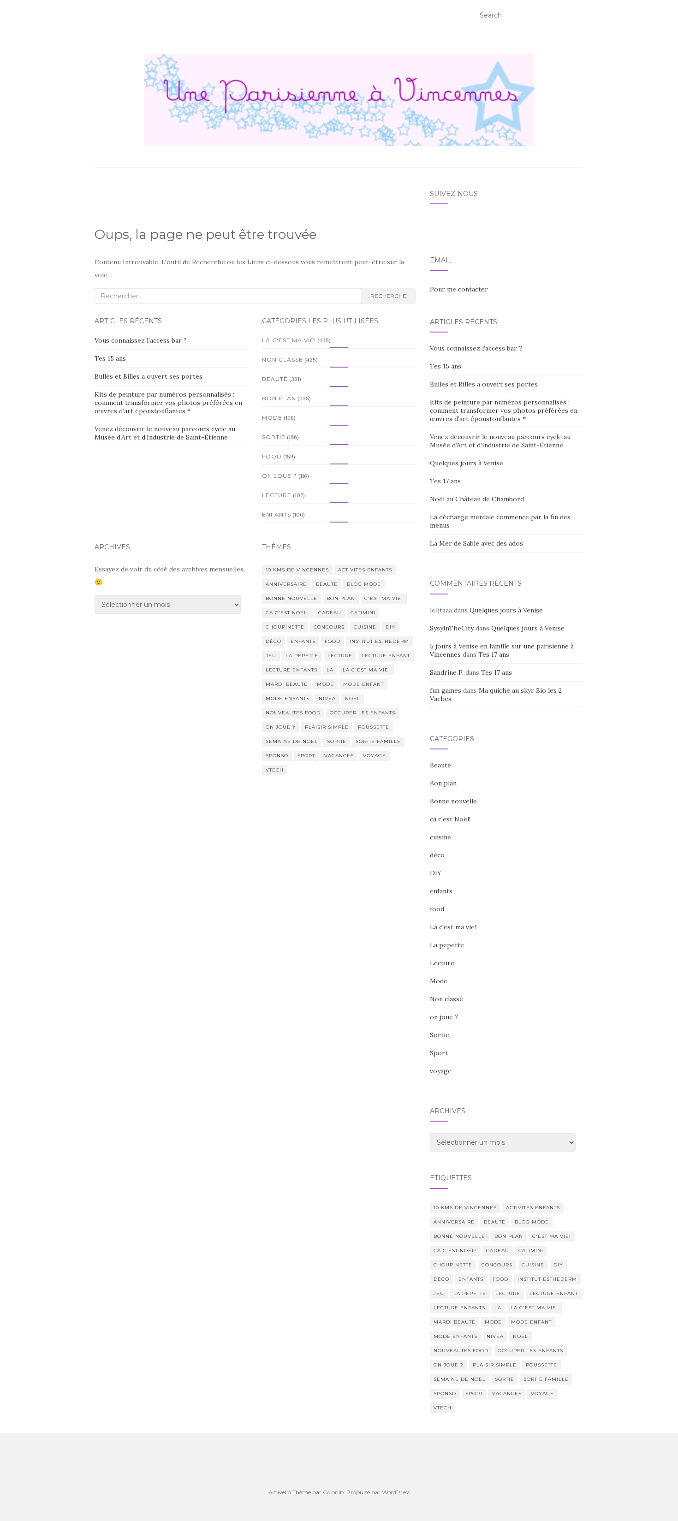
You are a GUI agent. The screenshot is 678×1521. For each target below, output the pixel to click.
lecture (339, 656)
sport (306, 756)
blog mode (364, 584)
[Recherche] (577, 16)
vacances (339, 756)
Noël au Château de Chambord (477, 499)
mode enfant (363, 684)
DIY (390, 627)
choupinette (285, 627)
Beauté (275, 378)
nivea (327, 698)
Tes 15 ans (110, 358)
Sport (439, 1053)
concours (329, 627)
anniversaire (286, 584)
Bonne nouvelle (291, 598)
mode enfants (287, 698)
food (272, 456)
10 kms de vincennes (297, 570)
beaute (327, 584)
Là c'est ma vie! (289, 340)
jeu (271, 656)
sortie (336, 741)
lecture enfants (291, 670)
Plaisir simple (327, 727)
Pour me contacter (459, 289)
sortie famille (378, 741)
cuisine (365, 627)
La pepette (301, 656)
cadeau (329, 613)
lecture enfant (386, 656)
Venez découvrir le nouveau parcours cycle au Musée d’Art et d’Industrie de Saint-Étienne (165, 433)
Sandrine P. (447, 672)
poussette (373, 727)
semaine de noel (292, 741)
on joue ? (279, 475)
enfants (276, 514)
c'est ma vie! (383, 598)
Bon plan (279, 398)
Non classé (282, 359)
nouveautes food (293, 713)
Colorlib (333, 1492)
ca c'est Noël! (287, 613)
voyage (374, 756)
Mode (272, 417)
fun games (445, 690)
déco (273, 641)
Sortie (273, 437)
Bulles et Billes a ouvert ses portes (148, 376)
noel (352, 698)
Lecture (276, 495)
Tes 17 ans (445, 481)
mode (325, 684)
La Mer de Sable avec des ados (476, 543)
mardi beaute (287, 684)
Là (330, 670)
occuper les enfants (362, 713)
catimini (363, 613)
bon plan (341, 598)
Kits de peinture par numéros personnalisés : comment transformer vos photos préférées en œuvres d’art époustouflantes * (168, 402)
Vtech (275, 770)
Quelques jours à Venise (466, 463)
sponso (277, 756)
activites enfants (365, 570)
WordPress (396, 1492)
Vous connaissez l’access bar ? (141, 340)
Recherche (388, 295)
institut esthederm (379, 641)
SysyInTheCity (452, 628)
